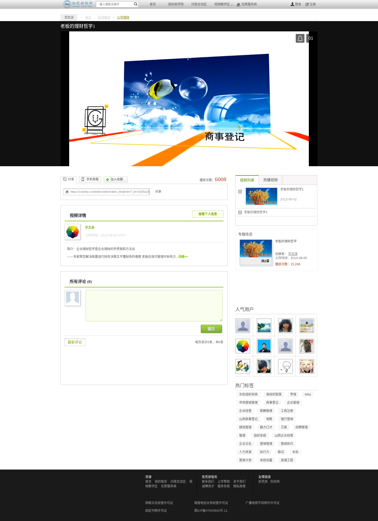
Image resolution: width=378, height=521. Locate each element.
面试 (281, 452)
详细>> (183, 257)
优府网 (275, 481)
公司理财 (123, 17)
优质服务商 (249, 4)
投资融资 (104, 17)
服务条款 (224, 486)
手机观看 (92, 179)
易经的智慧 (274, 394)
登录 (298, 4)
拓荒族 (263, 481)
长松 (295, 452)
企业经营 (245, 411)
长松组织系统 (248, 394)
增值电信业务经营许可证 (211, 503)
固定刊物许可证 (156, 511)
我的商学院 (176, 4)
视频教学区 (222, 4)
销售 (269, 419)
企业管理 (293, 402)
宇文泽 (293, 254)
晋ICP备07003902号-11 (211, 511)
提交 (211, 329)
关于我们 (239, 481)
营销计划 (245, 460)
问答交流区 (199, 4)
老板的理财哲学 (286, 241)
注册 (313, 4)
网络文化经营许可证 (159, 503)
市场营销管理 (248, 402)
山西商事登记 (248, 419)
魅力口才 (266, 427)
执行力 (264, 452)
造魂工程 (287, 460)
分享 (71, 179)
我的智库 (161, 481)
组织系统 (260, 435)
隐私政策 (239, 486)
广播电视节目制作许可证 (263, 503)
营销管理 (266, 444)
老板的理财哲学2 (255, 212)
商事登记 (272, 402)
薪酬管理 (266, 411)
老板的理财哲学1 (292, 189)
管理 (242, 435)
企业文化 (245, 444)
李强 (293, 394)
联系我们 (208, 481)
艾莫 (284, 427)
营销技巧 (287, 444)
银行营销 (287, 419)
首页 (153, 4)
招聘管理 (301, 427)
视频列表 (247, 180)
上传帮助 (224, 481)
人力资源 (245, 452)
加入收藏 (117, 179)
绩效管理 (245, 427)
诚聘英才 (208, 486)
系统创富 (266, 460)
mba (308, 394)
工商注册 (287, 411)
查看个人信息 (208, 214)
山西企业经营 (284, 435)
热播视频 (270, 180)
